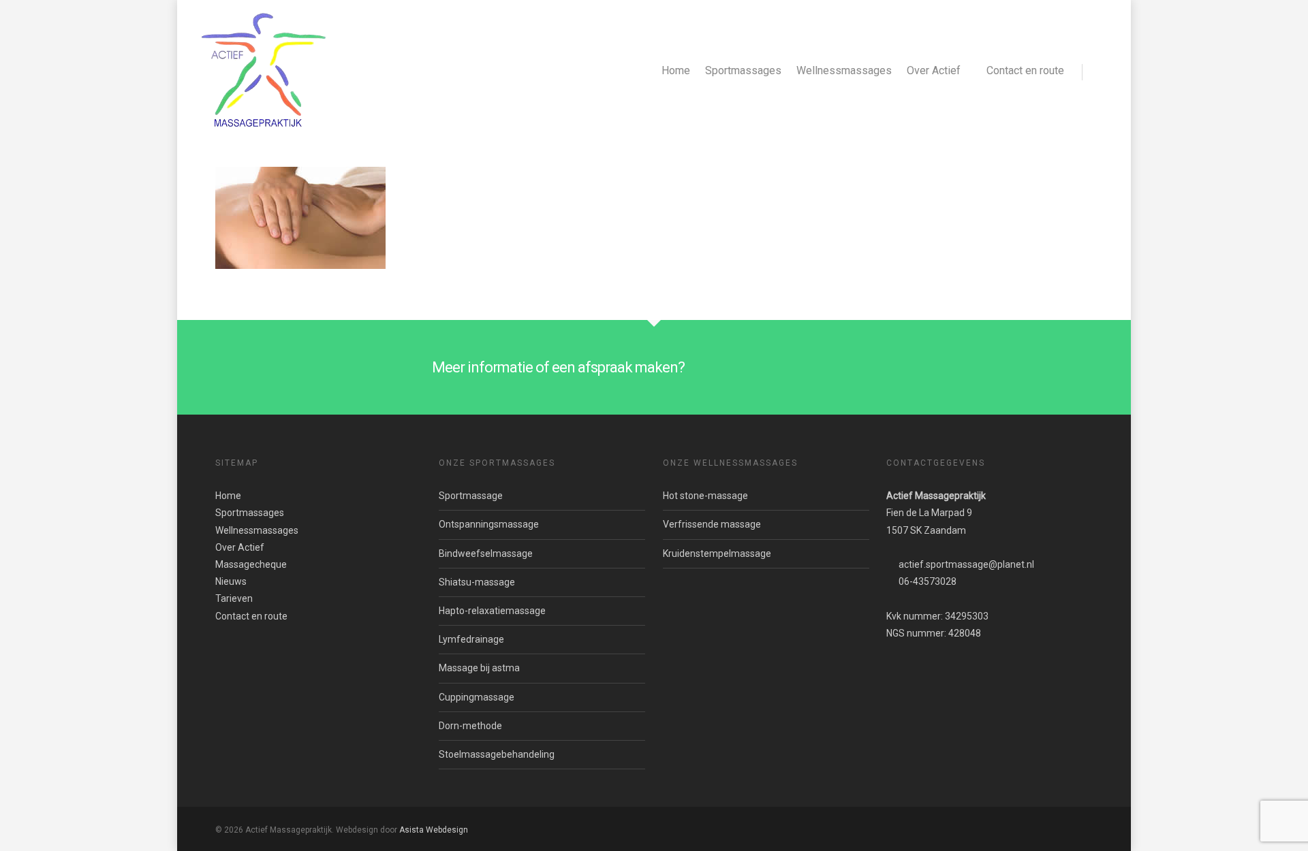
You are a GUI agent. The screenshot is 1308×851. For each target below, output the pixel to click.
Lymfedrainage (471, 639)
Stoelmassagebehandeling (497, 754)
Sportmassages (743, 70)
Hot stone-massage (705, 495)
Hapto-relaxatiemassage (492, 610)
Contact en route (1025, 70)
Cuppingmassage (476, 697)
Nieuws (231, 581)
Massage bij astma (479, 667)
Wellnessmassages (844, 70)
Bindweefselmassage (486, 553)
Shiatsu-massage (477, 582)
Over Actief (934, 70)
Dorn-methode (470, 725)
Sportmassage (471, 495)
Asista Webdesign (433, 830)
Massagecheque (251, 564)
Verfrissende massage (712, 524)
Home (675, 70)
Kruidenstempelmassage (717, 553)
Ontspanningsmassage (489, 524)
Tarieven (234, 598)
